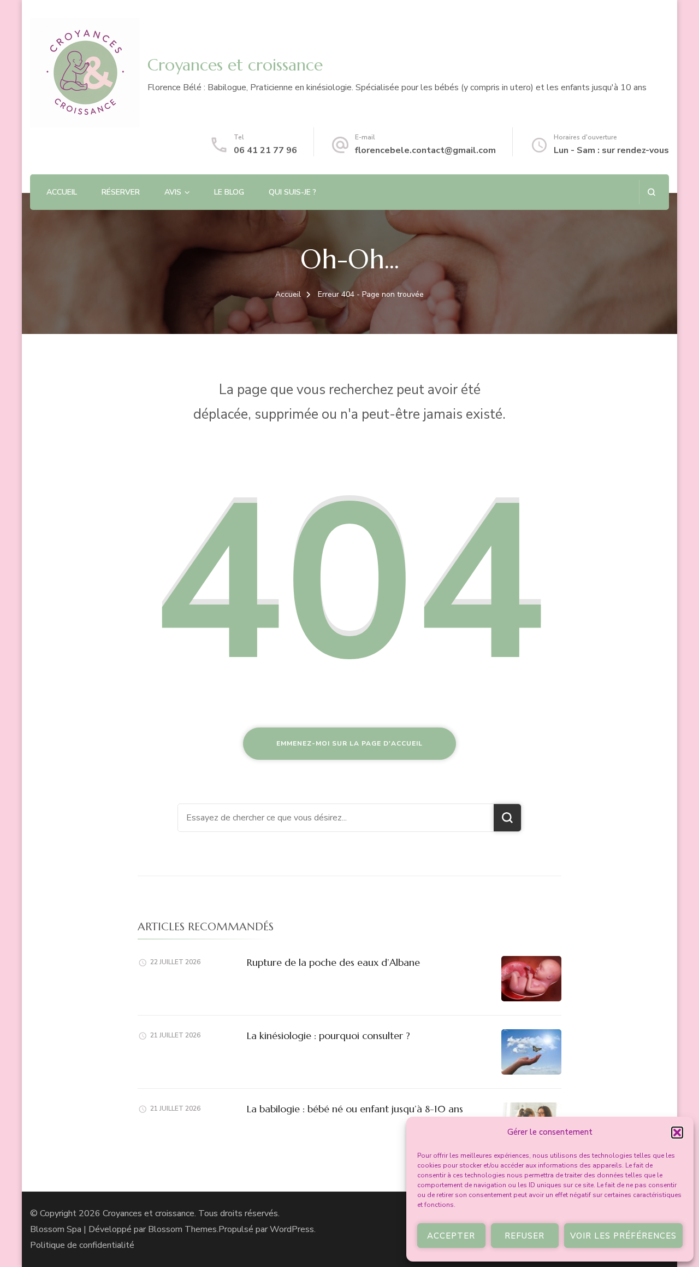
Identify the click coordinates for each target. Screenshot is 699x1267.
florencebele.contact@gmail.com (425, 150)
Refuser (524, 1235)
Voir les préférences (623, 1235)
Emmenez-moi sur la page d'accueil (349, 743)
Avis (172, 192)
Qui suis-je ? (292, 192)
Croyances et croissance (235, 65)
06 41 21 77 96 (265, 150)
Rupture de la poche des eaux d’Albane (333, 962)
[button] (677, 1132)
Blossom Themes (182, 1229)
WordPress (292, 1229)
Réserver (121, 192)
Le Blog (229, 192)
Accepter (451, 1235)
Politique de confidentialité (82, 1245)
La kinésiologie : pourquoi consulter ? (328, 1035)
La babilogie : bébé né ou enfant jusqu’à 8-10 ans (355, 1108)
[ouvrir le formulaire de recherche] (651, 192)
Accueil (61, 192)
